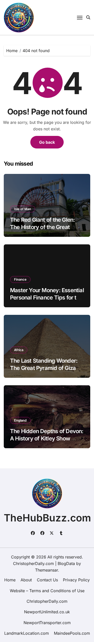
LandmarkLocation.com (26, 633)
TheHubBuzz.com (47, 518)
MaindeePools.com (72, 633)
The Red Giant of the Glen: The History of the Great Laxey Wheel (42, 226)
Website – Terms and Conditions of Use (47, 590)
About (26, 579)
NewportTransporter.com (47, 622)
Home (10, 579)
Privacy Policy (76, 579)
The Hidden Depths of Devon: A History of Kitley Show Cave (46, 438)
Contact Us (47, 579)
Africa (18, 350)
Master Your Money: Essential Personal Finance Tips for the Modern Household (47, 297)
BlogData (66, 563)
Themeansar (46, 570)
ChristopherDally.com (47, 601)
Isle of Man (22, 209)
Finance (20, 279)
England (20, 420)
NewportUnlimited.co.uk (47, 611)
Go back (47, 142)
